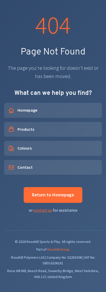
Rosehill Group (58, 249)
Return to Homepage (53, 195)
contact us (42, 210)
